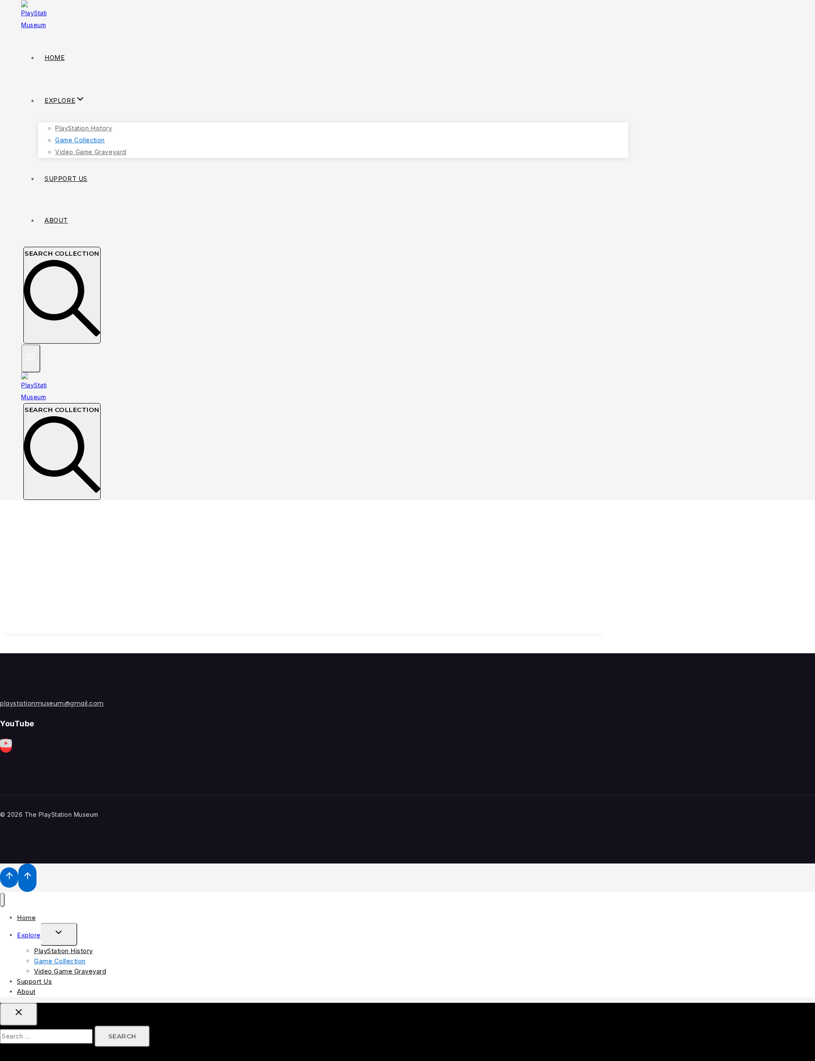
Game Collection (80, 140)
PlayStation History (83, 128)
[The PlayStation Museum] (34, 24)
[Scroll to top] (9, 877)
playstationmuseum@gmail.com (52, 703)
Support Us (66, 179)
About (56, 220)
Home (55, 58)
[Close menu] (2, 900)
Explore (29, 935)
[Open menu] (30, 358)
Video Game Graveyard (90, 151)
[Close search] (18, 1014)
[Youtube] (6, 746)
